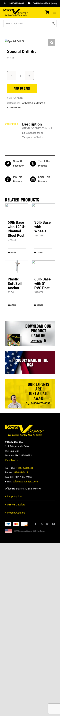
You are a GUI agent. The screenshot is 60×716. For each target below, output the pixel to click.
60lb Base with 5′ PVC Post (42, 283)
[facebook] (35, 524)
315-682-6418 (20, 472)
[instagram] (47, 524)
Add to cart (22, 88)
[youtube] (53, 524)
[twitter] (41, 524)
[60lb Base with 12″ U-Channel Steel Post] (16, 210)
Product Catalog (16, 512)
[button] (51, 42)
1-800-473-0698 (24, 467)
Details (13, 252)
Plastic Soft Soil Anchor (15, 283)
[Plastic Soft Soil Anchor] (16, 267)
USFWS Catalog (15, 504)
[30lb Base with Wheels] (43, 210)
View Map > (11, 460)
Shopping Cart (15, 496)
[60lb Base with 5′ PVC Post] (43, 267)
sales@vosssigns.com (25, 481)
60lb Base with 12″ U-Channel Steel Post (17, 229)
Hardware (25, 103)
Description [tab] (11, 123)
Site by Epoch (39, 531)
